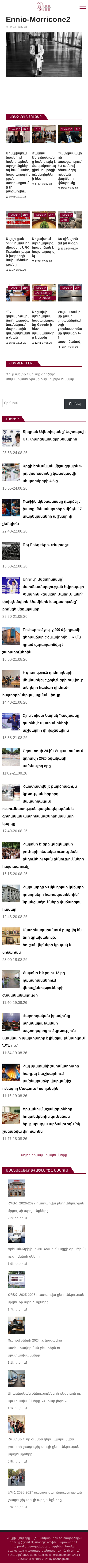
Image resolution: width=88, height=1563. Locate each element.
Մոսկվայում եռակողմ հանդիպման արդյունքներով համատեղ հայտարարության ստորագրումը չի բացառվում (18, 172)
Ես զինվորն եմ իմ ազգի (68, 241)
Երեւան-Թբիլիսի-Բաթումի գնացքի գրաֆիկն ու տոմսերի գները (47, 1252)
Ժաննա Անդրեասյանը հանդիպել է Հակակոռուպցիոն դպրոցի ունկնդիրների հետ (44, 165)
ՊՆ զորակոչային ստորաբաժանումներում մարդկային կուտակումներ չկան (18, 324)
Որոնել (75, 403)
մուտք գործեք (41, 374)
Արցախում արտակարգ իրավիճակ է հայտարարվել (43, 247)
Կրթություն (42, 293)
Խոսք (64, 220)
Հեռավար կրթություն (45, 298)
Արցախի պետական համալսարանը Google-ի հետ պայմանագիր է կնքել (43, 324)
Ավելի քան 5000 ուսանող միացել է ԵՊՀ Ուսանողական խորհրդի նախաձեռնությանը (18, 251)
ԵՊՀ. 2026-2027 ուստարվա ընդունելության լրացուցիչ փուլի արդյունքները (45, 1496)
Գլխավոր (14, 129)
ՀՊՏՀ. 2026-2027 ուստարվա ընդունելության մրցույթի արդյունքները (46, 1207)
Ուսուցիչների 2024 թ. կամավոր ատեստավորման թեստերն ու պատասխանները (35, 1347)
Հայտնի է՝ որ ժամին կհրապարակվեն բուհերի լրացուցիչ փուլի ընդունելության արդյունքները (44, 1446)
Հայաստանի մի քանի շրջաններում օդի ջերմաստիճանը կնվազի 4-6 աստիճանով (70, 326)
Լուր (25, 129)
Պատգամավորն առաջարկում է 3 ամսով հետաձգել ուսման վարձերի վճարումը (70, 168)
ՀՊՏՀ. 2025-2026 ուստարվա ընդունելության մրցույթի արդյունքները (46, 1298)
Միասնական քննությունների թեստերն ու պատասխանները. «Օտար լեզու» (44, 1397)
